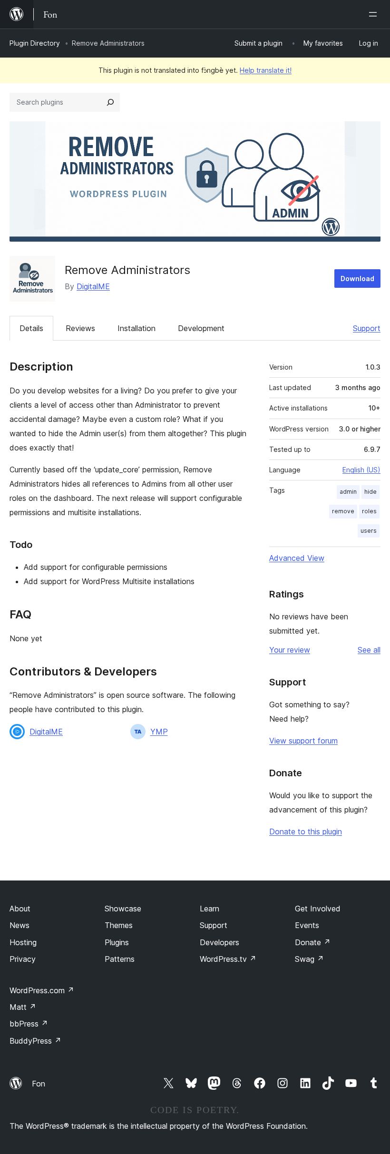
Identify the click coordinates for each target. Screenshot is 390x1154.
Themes (119, 925)
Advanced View (296, 558)
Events (307, 925)
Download (357, 278)
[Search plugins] (110, 102)
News (19, 925)
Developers (219, 942)
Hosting (23, 942)
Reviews (80, 328)
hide (370, 491)
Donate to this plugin (305, 831)
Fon (38, 1083)
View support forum (303, 740)
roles (369, 511)
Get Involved (318, 908)
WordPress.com (42, 990)
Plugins (117, 942)
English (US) (361, 470)
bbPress (29, 1023)
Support (366, 328)
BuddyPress (35, 1041)
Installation (136, 328)
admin (348, 491)
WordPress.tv (228, 959)
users (369, 530)
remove (343, 511)
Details (31, 328)
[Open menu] (375, 14)
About (20, 908)
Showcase (123, 908)
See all (369, 650)
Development (201, 328)
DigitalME (93, 286)
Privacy (23, 959)
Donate (313, 942)
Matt (23, 1007)
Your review (289, 650)
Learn (209, 908)
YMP (159, 731)
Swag (309, 959)
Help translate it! (266, 70)
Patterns (120, 959)
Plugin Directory (35, 43)
